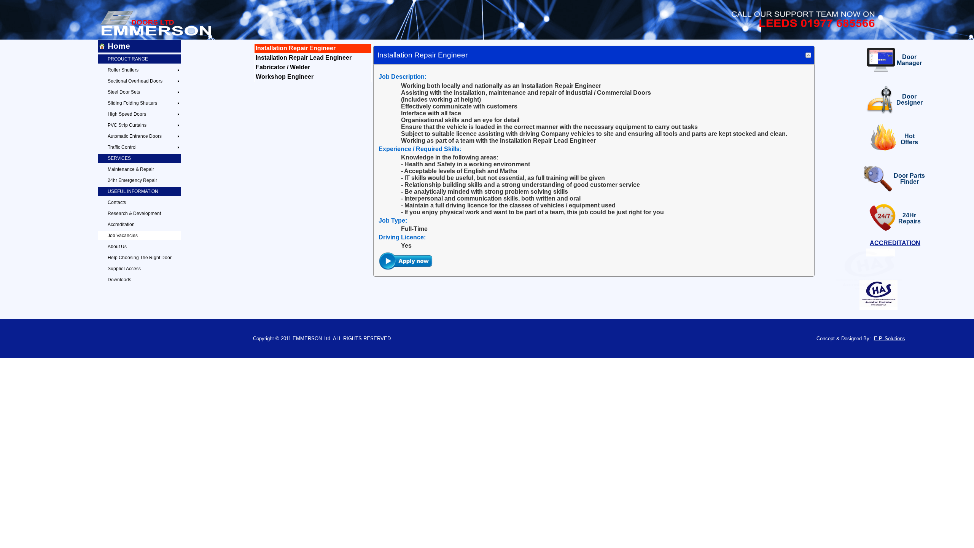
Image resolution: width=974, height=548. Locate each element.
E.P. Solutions (889, 338)
